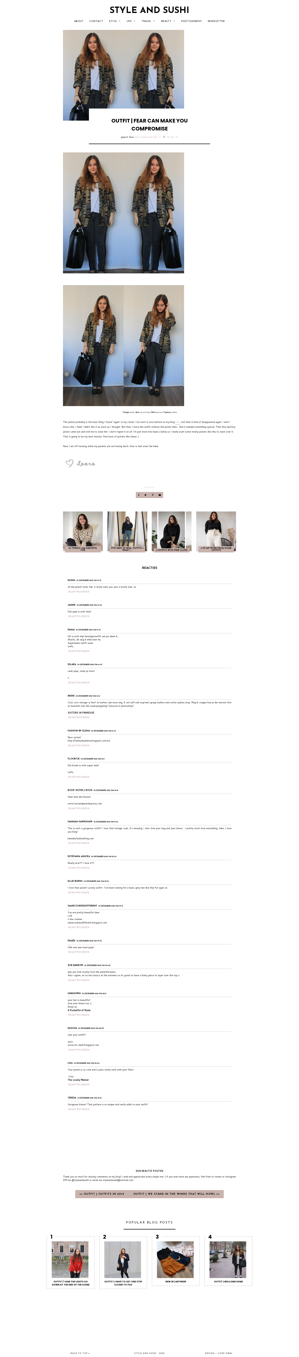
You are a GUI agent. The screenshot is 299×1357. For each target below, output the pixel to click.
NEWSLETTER (216, 21)
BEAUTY (166, 21)
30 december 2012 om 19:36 (89, 941)
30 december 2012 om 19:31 (110, 906)
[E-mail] (159, 495)
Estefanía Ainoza (79, 856)
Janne (71, 605)
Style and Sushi (149, 10)
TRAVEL (146, 21)
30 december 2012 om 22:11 (94, 994)
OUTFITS (149, 487)
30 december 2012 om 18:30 (103, 857)
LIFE (129, 21)
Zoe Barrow (75, 965)
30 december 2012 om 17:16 (105, 822)
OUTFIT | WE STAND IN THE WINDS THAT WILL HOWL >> (176, 1194)
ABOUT (79, 21)
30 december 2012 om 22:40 (86, 1063)
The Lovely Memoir (78, 1080)
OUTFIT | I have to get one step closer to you (123, 1283)
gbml (229, 1353)
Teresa (72, 1098)
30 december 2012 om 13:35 (88, 580)
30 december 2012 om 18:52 (96, 881)
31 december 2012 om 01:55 (89, 1098)
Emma (71, 630)
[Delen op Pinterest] (153, 495)
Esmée (71, 941)
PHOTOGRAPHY (191, 21)
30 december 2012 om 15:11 (93, 759)
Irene (71, 696)
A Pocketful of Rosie (79, 1010)
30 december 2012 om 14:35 (103, 731)
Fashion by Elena (79, 731)
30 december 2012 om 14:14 (88, 696)
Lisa (70, 1063)
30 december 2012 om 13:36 (89, 605)
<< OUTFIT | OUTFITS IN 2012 (102, 1194)
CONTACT (96, 21)
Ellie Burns (75, 881)
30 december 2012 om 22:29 (91, 1028)
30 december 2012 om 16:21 (105, 790)
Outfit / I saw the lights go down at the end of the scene (70, 1283)
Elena (71, 580)
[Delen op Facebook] (139, 495)
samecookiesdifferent (82, 906)
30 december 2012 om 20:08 (97, 965)
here (177, 422)
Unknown (74, 993)
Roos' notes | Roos (80, 790)
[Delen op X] (146, 495)
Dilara (72, 664)
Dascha (72, 1028)
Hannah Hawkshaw (80, 822)
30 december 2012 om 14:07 (89, 665)
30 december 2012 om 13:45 (88, 630)
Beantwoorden (78, 592)
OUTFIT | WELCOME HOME (228, 1281)
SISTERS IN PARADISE (81, 712)
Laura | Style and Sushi (146, 137)
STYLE (113, 21)
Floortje (74, 759)
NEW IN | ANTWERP (175, 1281)
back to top (79, 1353)
